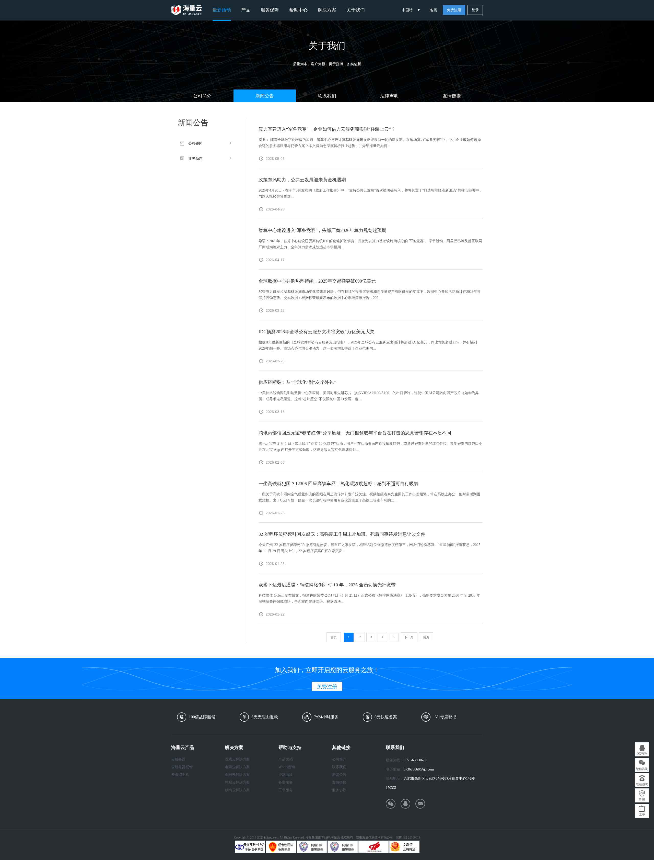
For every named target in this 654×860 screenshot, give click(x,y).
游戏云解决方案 (237, 759)
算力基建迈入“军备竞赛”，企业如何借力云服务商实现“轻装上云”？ (327, 129)
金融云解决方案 (237, 775)
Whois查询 (286, 767)
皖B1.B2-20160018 (408, 837)
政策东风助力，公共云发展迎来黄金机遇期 (302, 179)
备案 (433, 10)
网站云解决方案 (237, 782)
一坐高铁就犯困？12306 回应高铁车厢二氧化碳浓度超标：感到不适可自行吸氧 (338, 483)
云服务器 (178, 759)
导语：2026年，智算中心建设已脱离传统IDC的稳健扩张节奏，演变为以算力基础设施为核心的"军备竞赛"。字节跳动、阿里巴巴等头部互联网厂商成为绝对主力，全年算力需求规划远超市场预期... (370, 244)
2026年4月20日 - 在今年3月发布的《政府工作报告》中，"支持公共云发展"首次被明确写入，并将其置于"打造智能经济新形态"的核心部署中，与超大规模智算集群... (371, 193)
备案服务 (285, 782)
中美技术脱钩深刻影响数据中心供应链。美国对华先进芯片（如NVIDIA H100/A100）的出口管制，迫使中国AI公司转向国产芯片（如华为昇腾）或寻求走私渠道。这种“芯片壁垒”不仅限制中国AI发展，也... (369, 396)
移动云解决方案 (237, 790)
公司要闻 (195, 143)
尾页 (426, 637)
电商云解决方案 (237, 767)
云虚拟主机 (180, 775)
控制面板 (285, 775)
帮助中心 (298, 10)
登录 (475, 10)
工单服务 (285, 790)
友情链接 (451, 95)
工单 (642, 814)
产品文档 (285, 759)
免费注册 (454, 10)
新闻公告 (264, 95)
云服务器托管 (182, 767)
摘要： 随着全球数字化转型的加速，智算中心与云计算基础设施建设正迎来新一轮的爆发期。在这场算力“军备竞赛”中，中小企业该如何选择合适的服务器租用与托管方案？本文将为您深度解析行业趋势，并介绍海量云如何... (370, 143)
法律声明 (389, 95)
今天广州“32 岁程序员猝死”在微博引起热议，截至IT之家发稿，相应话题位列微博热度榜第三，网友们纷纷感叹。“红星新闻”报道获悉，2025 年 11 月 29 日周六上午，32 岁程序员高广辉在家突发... (369, 548)
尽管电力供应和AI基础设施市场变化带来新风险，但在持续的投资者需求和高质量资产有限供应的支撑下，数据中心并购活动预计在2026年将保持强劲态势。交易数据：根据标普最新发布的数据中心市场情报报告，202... (370, 295)
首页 (334, 637)
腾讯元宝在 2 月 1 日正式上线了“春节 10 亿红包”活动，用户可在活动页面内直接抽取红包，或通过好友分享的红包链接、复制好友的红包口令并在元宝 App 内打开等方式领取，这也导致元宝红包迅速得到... (370, 447)
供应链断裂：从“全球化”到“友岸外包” (297, 382)
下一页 (408, 637)
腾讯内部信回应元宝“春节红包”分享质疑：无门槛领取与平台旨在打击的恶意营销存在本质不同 (355, 432)
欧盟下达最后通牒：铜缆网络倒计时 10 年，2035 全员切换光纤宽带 (327, 584)
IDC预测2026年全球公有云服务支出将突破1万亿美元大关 (317, 331)
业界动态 (195, 159)
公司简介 (202, 95)
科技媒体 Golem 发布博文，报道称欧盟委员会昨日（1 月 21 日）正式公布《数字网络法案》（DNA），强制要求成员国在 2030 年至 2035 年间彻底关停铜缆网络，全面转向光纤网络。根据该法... (369, 599)
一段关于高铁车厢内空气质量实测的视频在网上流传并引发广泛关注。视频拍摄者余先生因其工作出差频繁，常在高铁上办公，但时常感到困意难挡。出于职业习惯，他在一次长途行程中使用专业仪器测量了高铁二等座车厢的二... (369, 497)
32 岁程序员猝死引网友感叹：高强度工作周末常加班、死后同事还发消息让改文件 (342, 534)
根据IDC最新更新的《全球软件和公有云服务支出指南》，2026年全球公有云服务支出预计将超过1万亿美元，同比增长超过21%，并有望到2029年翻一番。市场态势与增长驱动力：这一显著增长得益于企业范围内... (368, 345)
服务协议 (339, 790)
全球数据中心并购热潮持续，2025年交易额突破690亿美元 (317, 281)
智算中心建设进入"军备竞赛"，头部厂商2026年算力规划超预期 (322, 230)
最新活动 (222, 10)
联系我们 (327, 95)
